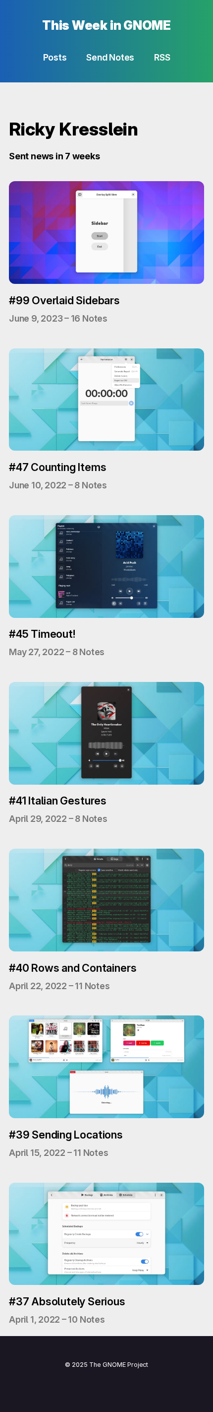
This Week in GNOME (106, 25)
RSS (162, 57)
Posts (55, 57)
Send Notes (110, 57)
